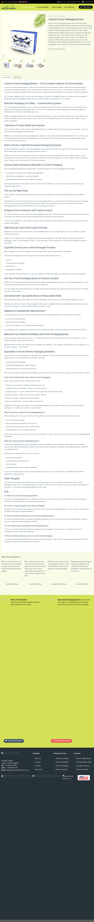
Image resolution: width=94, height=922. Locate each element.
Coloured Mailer (43, 7)
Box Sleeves (69, 7)
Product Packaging (59, 16)
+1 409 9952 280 (11, 768)
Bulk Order (38, 769)
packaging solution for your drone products (33, 99)
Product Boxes (28, 7)
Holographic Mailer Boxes (59, 584)
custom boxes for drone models (61, 136)
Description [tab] (7, 77)
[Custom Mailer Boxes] (10, 7)
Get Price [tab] (17, 77)
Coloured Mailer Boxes (84, 762)
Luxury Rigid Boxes (82, 584)
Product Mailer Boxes (83, 758)
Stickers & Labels (82, 769)
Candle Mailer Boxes (12, 584)
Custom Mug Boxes (35, 584)
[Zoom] (4, 56)
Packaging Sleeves (82, 766)
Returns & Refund (61, 769)
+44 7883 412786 (10, 765)
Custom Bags (57, 7)
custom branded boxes (40, 231)
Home (50, 16)
